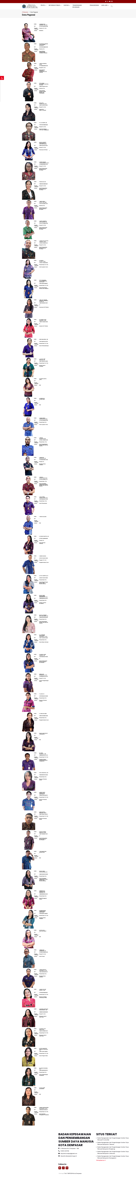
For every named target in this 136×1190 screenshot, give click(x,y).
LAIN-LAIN (104, 5)
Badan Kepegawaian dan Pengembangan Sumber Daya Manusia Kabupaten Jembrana (113, 1152)
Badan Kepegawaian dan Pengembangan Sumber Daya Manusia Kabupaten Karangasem (113, 1157)
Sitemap (60, 1173)
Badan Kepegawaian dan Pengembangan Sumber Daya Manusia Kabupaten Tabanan (113, 1143)
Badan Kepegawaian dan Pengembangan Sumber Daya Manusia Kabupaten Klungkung (113, 1148)
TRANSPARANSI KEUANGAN (77, 6)
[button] (111, 6)
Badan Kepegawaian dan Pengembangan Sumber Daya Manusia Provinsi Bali (113, 1139)
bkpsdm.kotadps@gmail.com (69, 1153)
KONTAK (66, 5)
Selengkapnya (100, 1160)
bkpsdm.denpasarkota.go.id (68, 1156)
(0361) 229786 (65, 1151)
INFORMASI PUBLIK (54, 5)
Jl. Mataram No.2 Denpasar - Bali (69, 1148)
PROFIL (43, 5)
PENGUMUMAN (94, 5)
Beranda (25, 12)
